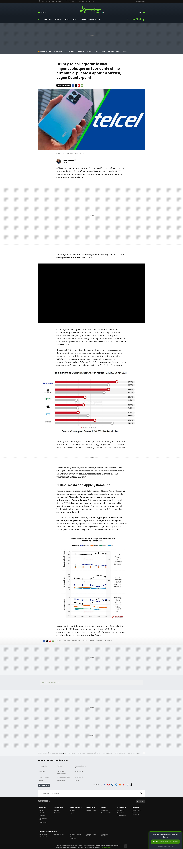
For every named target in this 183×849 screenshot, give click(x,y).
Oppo (103, 51)
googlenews (140, 19)
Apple (92, 641)
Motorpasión (105, 810)
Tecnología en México (63, 777)
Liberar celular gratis (134, 753)
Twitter (130, 19)
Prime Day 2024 (44, 777)
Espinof (72, 813)
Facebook (127, 19)
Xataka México (91, 10)
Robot (118, 51)
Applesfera (42, 815)
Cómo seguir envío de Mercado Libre (89, 753)
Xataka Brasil (43, 837)
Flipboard (79, 85)
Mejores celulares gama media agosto (63, 753)
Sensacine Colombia (73, 837)
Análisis (59, 766)
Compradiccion (121, 815)
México (41, 780)
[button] (69, 160)
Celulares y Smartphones (72, 641)
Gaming (58, 19)
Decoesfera (120, 813)
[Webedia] (44, 801)
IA (65, 51)
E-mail (82, 85)
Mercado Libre (57, 51)
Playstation (72, 51)
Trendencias (120, 810)
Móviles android (80, 777)
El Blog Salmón (136, 810)
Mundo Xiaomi (43, 822)
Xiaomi (97, 51)
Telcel (77, 780)
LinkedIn (127, 784)
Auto (75, 19)
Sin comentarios (64, 85)
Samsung (89, 51)
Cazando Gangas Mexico (80, 767)
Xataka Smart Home (43, 818)
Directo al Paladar (91, 810)
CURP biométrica (120, 753)
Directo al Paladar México (91, 834)
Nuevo (139, 12)
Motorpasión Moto (106, 813)
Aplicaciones (79, 771)
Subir (139, 801)
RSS (120, 784)
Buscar (141, 793)
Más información (106, 847)
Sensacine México (75, 834)
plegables (81, 51)
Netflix (124, 51)
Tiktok (144, 19)
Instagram (137, 19)
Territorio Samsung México (92, 19)
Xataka (41, 810)
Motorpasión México (105, 834)
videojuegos (61, 780)
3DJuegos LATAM (59, 834)
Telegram (116, 784)
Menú (43, 12)
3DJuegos (57, 810)
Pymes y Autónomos (135, 813)
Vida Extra (57, 813)
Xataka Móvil (42, 813)
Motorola (109, 641)
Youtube (134, 19)
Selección (47, 19)
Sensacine (73, 810)
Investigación (43, 766)
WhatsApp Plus (107, 753)
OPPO (85, 641)
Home (67, 19)
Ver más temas (44, 785)
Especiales (42, 771)
